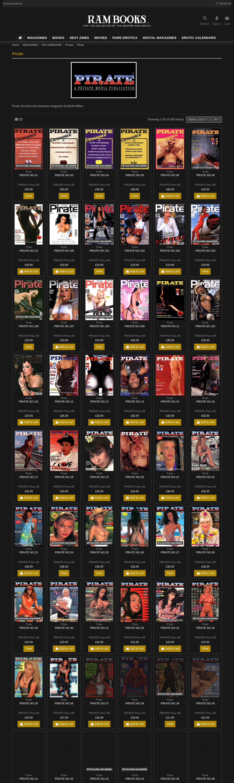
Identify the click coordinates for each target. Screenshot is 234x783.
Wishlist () (225, 3)
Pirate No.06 (170, 175)
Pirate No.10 (28, 250)
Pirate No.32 (134, 627)
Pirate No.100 (64, 250)
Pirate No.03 (64, 175)
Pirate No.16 (205, 401)
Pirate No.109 (135, 326)
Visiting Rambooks (13, 3)
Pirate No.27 (170, 552)
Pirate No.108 (99, 326)
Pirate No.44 (134, 778)
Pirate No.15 (170, 401)
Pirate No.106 (29, 326)
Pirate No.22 (205, 477)
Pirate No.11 (170, 326)
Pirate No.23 (28, 552)
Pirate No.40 (205, 703)
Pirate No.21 (170, 477)
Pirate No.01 (28, 175)
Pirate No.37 (99, 703)
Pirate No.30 (64, 627)
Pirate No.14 (134, 401)
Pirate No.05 (134, 175)
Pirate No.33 (170, 627)
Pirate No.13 (99, 401)
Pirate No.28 (205, 552)
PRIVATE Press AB (28, 184)
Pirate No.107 (64, 326)
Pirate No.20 (134, 477)
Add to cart (172, 196)
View (28, 196)
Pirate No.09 (205, 175)
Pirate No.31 (99, 627)
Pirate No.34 (205, 627)
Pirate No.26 (134, 552)
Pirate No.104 (170, 250)
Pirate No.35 (28, 703)
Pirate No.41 (28, 778)
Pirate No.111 (28, 401)
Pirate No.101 (99, 250)
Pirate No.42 (64, 778)
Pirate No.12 (64, 401)
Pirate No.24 (64, 552)
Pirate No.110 (205, 326)
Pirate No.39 (170, 703)
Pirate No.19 (99, 477)
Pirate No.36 (64, 703)
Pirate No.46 (205, 778)
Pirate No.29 (28, 627)
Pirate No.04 (99, 175)
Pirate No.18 (64, 477)
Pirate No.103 (135, 250)
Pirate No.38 (134, 703)
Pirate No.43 (99, 778)
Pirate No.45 (170, 778)
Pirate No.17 (28, 477)
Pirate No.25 (99, 552)
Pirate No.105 (205, 250)
